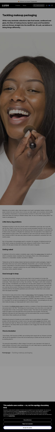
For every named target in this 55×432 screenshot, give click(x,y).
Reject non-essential (27, 423)
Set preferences (28, 420)
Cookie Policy (12, 415)
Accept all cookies (27, 427)
